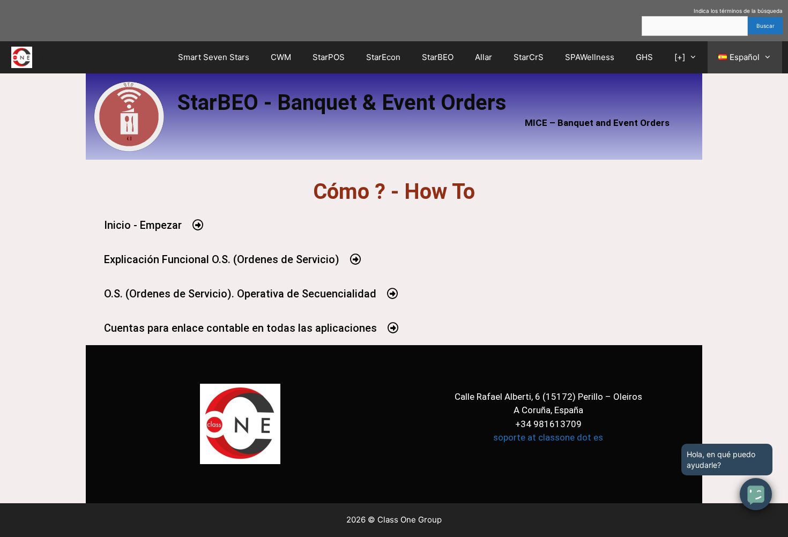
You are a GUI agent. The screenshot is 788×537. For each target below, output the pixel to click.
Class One (97, 57)
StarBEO (438, 57)
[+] (679, 57)
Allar (483, 57)
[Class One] (24, 57)
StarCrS (529, 57)
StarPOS (329, 57)
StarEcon (383, 57)
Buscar (765, 26)
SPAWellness (589, 57)
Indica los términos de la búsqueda (738, 11)
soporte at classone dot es (548, 437)
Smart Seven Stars (213, 57)
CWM (281, 57)
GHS (644, 57)
